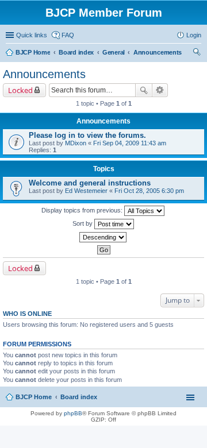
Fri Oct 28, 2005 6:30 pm (149, 190)
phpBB (73, 413)
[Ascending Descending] (103, 237)
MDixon (75, 143)
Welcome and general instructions (90, 183)
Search (143, 90)
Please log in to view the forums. (87, 135)
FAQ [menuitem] (68, 35)
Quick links (31, 35)
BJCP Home (34, 396)
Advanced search (160, 90)
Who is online (27, 313)
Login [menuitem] (193, 35)
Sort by (83, 223)
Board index (78, 396)
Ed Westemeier (86, 190)
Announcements (44, 74)
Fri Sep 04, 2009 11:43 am (129, 143)
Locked (20, 90)
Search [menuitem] (196, 53)
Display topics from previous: (82, 210)
